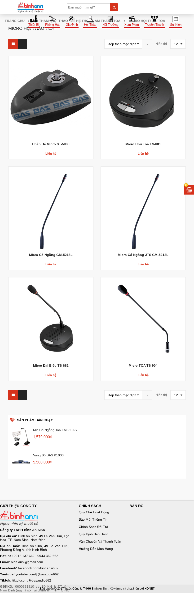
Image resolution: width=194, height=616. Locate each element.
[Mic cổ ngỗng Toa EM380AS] (21, 437)
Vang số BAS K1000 (48, 455)
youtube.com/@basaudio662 (37, 574)
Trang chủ (15, 21)
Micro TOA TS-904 (143, 365)
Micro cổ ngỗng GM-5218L (51, 255)
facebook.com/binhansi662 (38, 568)
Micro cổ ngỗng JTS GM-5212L (143, 255)
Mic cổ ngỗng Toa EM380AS (55, 430)
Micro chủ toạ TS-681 (143, 144)
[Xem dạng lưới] (13, 44)
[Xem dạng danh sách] (22, 44)
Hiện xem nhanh (51, 87)
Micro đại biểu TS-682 (51, 365)
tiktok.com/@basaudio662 (31, 580)
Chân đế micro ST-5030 (51, 144)
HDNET (149, 588)
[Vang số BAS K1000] (21, 462)
